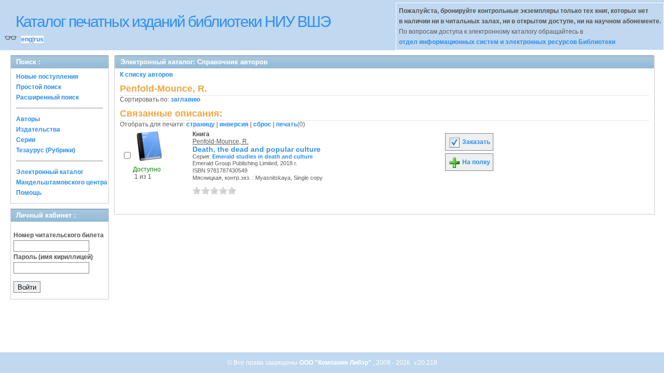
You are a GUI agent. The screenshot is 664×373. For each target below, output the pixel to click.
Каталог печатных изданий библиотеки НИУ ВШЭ (173, 21)
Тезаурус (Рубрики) (45, 150)
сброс (262, 124)
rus (39, 39)
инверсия (233, 124)
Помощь (29, 192)
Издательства (38, 129)
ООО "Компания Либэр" (336, 362)
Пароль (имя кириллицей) (53, 257)
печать (286, 124)
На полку (475, 162)
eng (26, 39)
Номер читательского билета (58, 235)
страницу (200, 124)
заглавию (185, 99)
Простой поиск (38, 87)
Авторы (28, 119)
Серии (25, 140)
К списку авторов (146, 74)
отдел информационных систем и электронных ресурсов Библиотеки (507, 42)
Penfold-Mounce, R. (220, 141)
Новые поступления (47, 76)
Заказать (475, 142)
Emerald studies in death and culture (262, 156)
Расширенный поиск (47, 97)
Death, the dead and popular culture (256, 149)
